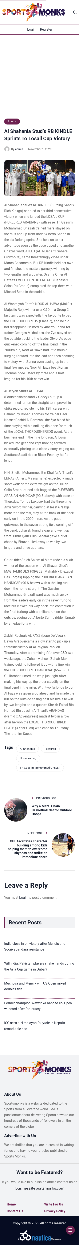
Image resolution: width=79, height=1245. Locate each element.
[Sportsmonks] (33, 12)
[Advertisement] (39, 79)
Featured (50, 748)
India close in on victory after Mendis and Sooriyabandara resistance (34, 946)
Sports (12, 121)
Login (23, 898)
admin (19, 149)
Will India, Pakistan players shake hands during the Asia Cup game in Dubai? (39, 966)
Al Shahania (27, 748)
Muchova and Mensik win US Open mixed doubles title (35, 986)
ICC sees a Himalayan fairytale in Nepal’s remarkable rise (34, 1026)
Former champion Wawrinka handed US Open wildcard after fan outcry (38, 1006)
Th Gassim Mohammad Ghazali (40, 767)
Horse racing (28, 758)
